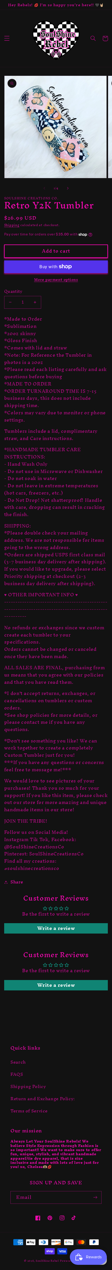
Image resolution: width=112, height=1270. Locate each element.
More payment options (56, 279)
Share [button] (16, 882)
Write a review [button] (56, 928)
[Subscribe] (95, 1197)
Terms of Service (29, 1111)
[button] (7, 38)
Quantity (13, 291)
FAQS (16, 1074)
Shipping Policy (28, 1086)
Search (18, 1062)
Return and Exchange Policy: (42, 1099)
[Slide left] (44, 188)
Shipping (12, 224)
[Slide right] (67, 188)
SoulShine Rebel (47, 1261)
